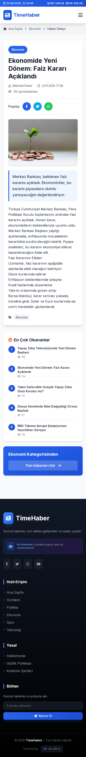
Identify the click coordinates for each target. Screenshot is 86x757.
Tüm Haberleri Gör (40, 465)
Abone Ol (45, 716)
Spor (11, 622)
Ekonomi (35, 28)
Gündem (13, 600)
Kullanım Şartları (20, 671)
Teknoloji (14, 630)
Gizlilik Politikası (19, 663)
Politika (12, 607)
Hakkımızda (16, 656)
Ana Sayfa (15, 28)
